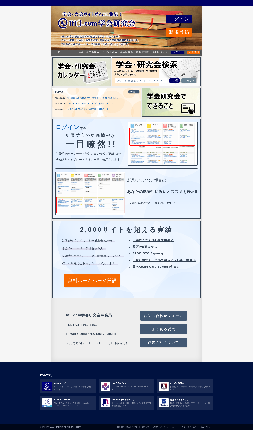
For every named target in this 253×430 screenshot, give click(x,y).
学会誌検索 (126, 52)
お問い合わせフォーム (163, 316)
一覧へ (134, 91)
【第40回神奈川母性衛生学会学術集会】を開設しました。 (92, 98)
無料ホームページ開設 (92, 280)
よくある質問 (163, 329)
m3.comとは (206, 426)
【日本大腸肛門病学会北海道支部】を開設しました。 (90, 109)
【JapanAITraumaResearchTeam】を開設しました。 (90, 103)
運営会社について (163, 342)
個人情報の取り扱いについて (137, 426)
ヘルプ (183, 426)
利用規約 (120, 426)
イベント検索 (109, 52)
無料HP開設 (143, 52)
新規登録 (194, 52)
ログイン (178, 52)
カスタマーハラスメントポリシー (165, 426)
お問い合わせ (160, 52)
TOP (56, 52)
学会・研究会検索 (89, 52)
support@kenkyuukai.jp (98, 333)
